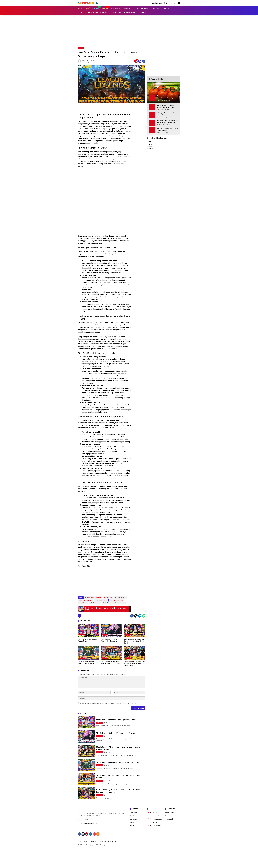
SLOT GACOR (152, 142)
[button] (174, 3)
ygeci (84, 60)
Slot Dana (133, 816)
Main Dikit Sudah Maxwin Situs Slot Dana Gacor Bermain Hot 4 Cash (167, 122)
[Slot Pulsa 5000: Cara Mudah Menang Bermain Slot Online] (111, 653)
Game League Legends (93, 598)
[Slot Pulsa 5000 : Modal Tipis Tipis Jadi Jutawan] (88, 630)
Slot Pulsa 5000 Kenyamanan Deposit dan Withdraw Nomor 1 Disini (134, 641)
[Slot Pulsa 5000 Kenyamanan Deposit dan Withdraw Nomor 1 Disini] (134, 630)
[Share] (143, 61)
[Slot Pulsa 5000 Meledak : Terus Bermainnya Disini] (88, 653)
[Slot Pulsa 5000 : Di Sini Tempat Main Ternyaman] (111, 630)
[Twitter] (136, 616)
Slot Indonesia (96, 603)
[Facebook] (132, 616)
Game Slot (108, 598)
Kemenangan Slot (86, 600)
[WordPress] (90, 834)
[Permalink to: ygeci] (80, 61)
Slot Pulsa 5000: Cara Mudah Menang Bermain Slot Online (110, 663)
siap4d (149, 144)
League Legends (101, 600)
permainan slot (155, 816)
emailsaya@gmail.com (89, 823)
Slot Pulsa (81, 48)
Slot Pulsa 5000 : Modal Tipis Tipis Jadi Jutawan (87, 640)
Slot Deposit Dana (156, 825)
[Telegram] (139, 616)
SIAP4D (149, 146)
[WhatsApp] (143, 616)
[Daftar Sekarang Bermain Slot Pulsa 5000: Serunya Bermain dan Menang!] (134, 653)
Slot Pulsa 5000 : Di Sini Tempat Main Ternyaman (109, 640)
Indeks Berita (169, 813)
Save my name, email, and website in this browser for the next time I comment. (108, 703)
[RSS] (98, 834)
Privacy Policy (169, 819)
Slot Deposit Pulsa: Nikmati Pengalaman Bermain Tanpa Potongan (166, 106)
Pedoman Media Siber (172, 816)
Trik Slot (132, 825)
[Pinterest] (86, 834)
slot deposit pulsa (117, 600)
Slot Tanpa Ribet (120, 603)
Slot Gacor (83, 603)
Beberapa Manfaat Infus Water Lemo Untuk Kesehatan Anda (167, 114)
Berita (132, 822)
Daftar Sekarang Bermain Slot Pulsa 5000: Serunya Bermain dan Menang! (134, 663)
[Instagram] (94, 834)
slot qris (150, 148)
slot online (133, 819)
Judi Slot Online (121, 598)
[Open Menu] (179, 3)
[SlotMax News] (88, 3)
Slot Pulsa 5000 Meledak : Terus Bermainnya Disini (86, 663)
